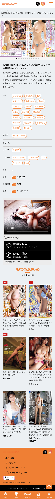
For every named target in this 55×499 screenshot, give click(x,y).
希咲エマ (16, 123)
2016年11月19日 (19, 136)
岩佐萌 (28, 107)
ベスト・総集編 (19, 158)
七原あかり (28, 123)
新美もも (40, 117)
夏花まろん (33, 384)
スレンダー (17, 163)
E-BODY (16, 150)
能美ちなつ (17, 101)
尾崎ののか (30, 101)
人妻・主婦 (33, 158)
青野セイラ (28, 117)
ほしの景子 (17, 96)
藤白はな (27, 128)
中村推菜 (29, 96)
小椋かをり (41, 123)
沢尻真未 (36, 112)
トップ (3, 10)
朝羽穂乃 (32, 441)
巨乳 (43, 158)
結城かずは (17, 107)
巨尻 (27, 163)
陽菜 (38, 96)
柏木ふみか (7, 436)
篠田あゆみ (39, 107)
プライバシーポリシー (16, 472)
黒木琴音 (16, 128)
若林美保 (16, 117)
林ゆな (15, 112)
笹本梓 (41, 101)
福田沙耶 (25, 112)
